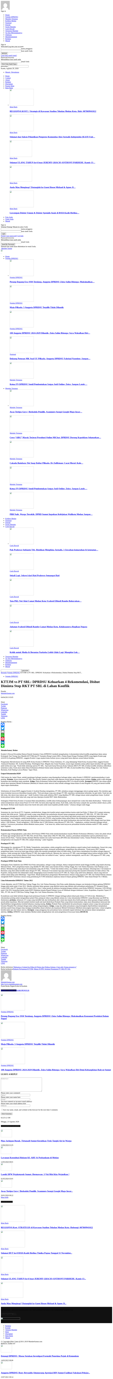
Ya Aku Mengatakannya (13, 33)
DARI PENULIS (22, 990)
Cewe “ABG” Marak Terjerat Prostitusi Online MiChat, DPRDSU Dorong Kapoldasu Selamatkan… (55, 437)
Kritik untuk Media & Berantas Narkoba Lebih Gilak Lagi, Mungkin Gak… (45, 652)
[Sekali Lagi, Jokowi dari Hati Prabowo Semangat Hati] (22, 569)
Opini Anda (9, 219)
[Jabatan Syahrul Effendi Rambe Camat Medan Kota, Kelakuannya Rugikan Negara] (22, 620)
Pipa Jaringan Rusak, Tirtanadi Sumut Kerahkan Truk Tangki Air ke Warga (36, 1141)
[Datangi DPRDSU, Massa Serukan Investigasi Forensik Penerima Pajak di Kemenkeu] (6, 1352)
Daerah (7, 25)
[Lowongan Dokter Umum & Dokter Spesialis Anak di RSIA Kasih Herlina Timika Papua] (22, 207)
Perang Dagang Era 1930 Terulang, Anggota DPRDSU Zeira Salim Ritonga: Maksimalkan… (52, 282)
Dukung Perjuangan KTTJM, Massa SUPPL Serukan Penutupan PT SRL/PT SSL (42, 969)
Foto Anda (9, 217)
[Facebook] (56, 724)
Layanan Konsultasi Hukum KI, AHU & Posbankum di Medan (30, 1157)
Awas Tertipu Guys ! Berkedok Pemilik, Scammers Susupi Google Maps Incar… (46, 412)
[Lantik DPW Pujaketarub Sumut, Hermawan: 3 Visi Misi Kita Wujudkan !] (6, 1170)
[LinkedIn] (56, 742)
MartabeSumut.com (8, 693)
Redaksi (8, 39)
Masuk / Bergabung (12, 72)
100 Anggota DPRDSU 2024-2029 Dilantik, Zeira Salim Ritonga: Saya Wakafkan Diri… (50, 333)
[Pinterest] (56, 739)
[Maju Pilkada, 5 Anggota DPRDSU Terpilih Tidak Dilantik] (22, 301)
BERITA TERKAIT (8, 990)
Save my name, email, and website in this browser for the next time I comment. (30, 1110)
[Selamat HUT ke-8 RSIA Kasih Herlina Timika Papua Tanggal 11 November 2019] (13, 1247)
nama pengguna (26, 49)
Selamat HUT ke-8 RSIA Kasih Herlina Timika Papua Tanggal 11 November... (36, 1253)
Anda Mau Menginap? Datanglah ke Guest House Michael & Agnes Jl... (33, 1303)
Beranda (4, 673)
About (7, 80)
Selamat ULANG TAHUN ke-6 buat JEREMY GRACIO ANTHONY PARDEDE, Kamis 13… (52, 162)
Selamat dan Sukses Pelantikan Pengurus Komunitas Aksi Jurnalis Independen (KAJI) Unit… (52, 137)
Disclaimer (9, 84)
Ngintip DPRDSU (11, 17)
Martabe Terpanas (11, 19)
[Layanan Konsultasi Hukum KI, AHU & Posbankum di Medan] (6, 1153)
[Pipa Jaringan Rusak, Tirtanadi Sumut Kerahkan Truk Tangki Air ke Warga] (6, 1137)
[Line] (56, 746)
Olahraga (8, 35)
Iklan (7, 1332)
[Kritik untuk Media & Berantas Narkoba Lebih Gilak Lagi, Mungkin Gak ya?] (22, 646)
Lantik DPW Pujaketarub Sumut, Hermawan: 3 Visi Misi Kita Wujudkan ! (35, 1174)
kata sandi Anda (26, 51)
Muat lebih (4, 1197)
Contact (8, 78)
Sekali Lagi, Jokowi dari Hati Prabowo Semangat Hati (34, 575)
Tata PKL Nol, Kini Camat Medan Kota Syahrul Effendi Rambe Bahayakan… (46, 601)
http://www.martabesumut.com (11, 984)
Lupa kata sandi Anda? (9, 55)
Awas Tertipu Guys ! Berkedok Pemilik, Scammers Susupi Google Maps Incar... (37, 1191)
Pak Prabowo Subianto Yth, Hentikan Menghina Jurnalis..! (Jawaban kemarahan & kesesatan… (54, 550)
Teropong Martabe (11, 31)
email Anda (25, 62)
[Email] (56, 731)
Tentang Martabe (11, 1330)
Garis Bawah (9, 29)
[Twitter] (56, 728)
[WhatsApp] (56, 735)
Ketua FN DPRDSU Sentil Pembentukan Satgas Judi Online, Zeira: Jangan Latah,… (48, 384)
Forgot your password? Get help (12, 236)
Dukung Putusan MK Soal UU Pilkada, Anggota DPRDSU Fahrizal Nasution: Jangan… (50, 358)
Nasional (8, 23)
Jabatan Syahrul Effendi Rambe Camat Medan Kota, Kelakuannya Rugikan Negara (48, 627)
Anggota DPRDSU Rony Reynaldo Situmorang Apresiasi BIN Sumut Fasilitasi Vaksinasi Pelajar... (45, 1373)
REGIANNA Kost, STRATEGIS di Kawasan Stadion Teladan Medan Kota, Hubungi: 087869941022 (47, 1227)
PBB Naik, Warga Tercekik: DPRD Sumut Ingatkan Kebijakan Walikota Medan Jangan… (51, 514)
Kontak (7, 1328)
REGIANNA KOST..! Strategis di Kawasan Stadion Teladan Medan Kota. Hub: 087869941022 (53, 111)
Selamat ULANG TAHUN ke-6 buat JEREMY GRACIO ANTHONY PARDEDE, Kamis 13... (43, 1279)
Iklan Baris (9, 88)
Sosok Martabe (10, 27)
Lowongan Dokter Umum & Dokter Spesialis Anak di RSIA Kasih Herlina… (44, 213)
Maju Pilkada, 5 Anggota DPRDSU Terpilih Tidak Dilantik (37, 307)
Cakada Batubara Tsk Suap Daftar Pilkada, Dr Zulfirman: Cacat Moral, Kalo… (46, 463)
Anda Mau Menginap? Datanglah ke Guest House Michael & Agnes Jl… (43, 187)
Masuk (7, 41)
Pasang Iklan (9, 86)
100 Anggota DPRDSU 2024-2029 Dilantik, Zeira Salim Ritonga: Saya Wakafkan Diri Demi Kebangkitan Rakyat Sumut (56, 1070)
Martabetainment (11, 37)
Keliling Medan (10, 21)
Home (7, 15)
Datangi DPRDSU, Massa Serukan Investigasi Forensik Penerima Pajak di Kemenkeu (40, 1356)
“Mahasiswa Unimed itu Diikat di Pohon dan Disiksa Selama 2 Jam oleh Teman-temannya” (45, 967)
